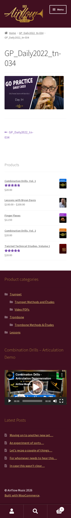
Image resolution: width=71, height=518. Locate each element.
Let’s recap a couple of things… (31, 450)
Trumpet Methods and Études (34, 302)
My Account (12, 511)
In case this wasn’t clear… (27, 466)
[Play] (10, 401)
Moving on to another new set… (31, 435)
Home (12, 33)
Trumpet (16, 294)
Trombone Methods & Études (34, 325)
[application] (36, 387)
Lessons (15, 332)
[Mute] (55, 401)
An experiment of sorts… (27, 443)
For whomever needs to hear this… (33, 458)
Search (35, 511)
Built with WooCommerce (22, 495)
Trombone (17, 317)
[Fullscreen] (61, 401)
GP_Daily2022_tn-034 (31, 33)
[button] (35, 387)
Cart (54, 508)
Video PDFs (22, 309)
